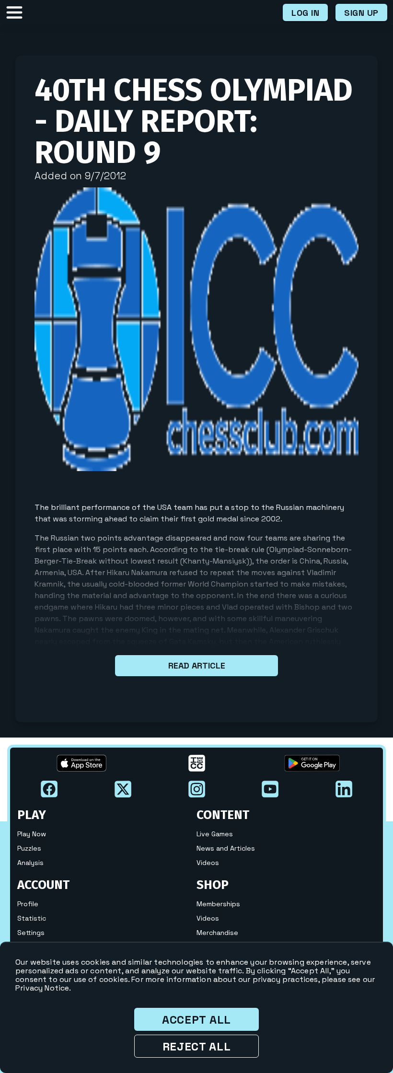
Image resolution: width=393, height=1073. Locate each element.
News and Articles (225, 848)
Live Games (214, 834)
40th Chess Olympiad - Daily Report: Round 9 (194, 121)
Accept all (196, 1019)
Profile (27, 904)
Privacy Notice (42, 988)
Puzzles (29, 848)
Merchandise (217, 932)
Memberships (218, 904)
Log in (305, 12)
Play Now (31, 834)
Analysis (30, 862)
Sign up (361, 12)
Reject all (196, 1046)
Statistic (31, 918)
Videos (207, 862)
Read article (196, 665)
